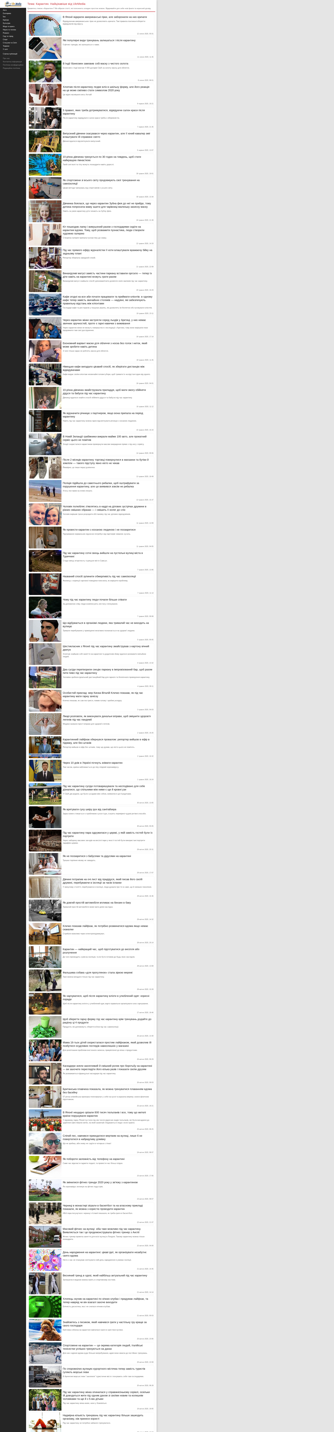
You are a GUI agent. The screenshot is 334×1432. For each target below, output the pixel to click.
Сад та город (8, 36)
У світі (5, 49)
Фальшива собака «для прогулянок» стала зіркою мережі (97, 972)
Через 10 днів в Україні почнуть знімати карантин (93, 762)
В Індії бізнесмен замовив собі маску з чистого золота (95, 63)
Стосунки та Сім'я (10, 43)
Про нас (6, 58)
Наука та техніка (9, 30)
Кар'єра (6, 20)
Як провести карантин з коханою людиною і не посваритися (99, 529)
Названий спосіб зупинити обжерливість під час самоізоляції (99, 576)
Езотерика (7, 13)
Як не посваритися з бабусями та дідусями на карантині (97, 856)
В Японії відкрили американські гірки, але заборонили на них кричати (105, 17)
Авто (5, 10)
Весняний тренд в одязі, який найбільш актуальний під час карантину (105, 1275)
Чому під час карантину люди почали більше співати (95, 599)
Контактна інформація (12, 62)
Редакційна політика (11, 68)
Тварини (6, 46)
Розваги (6, 33)
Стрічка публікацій (10, 54)
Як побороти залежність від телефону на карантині (93, 1159)
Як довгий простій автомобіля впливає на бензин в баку (97, 902)
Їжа (4, 17)
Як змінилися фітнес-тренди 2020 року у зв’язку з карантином (100, 1182)
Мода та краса (8, 26)
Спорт (5, 39)
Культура (6, 23)
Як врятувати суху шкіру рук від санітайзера (89, 809)
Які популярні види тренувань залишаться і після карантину (99, 40)
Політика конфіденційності (14, 65)
